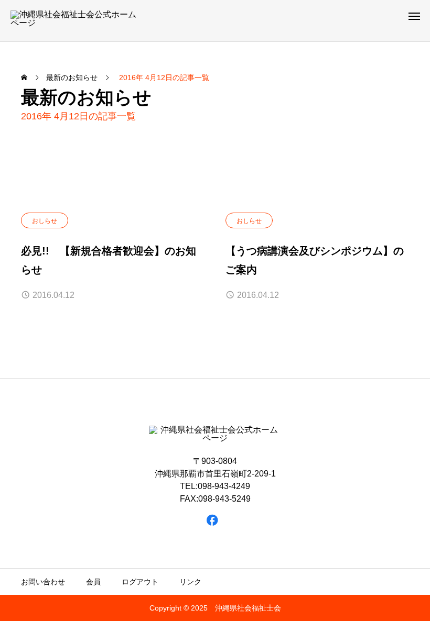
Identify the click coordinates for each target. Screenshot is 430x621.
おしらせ (44, 221)
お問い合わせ (43, 582)
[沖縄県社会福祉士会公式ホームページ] (76, 20)
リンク (190, 582)
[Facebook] (212, 519)
